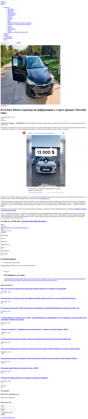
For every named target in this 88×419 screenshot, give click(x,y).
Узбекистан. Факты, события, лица (18, 32)
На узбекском (8, 38)
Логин (2, 406)
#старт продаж (14, 227)
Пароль (3, 409)
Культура (10, 18)
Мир (9, 21)
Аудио (9, 26)
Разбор (10, 30)
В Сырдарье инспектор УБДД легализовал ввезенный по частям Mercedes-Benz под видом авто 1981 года (40, 308)
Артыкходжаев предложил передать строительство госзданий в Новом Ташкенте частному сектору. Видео (40, 349)
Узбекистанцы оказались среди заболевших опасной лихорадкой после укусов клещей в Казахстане (38, 298)
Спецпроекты (8, 36)
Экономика (11, 10)
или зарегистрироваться (8, 417)
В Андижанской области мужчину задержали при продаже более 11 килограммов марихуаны (36, 339)
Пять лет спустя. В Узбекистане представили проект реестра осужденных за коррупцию (33, 288)
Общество (10, 12)
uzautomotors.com (44, 198)
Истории (10, 27)
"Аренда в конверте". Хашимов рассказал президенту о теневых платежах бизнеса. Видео (34, 329)
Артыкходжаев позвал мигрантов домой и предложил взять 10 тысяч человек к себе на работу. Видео (39, 358)
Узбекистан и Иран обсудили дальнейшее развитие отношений (24, 378)
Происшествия (12, 13)
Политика (10, 9)
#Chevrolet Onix (23, 227)
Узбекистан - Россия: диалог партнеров (19, 24)
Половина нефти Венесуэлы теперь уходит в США (19, 368)
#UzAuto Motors (5, 227)
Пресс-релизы (12, 29)
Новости (6, 7)
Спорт (9, 19)
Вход (5, 39)
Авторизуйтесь (5, 265)
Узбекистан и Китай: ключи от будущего (19, 23)
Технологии (11, 15)
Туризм (10, 16)
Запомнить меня (7, 412)
